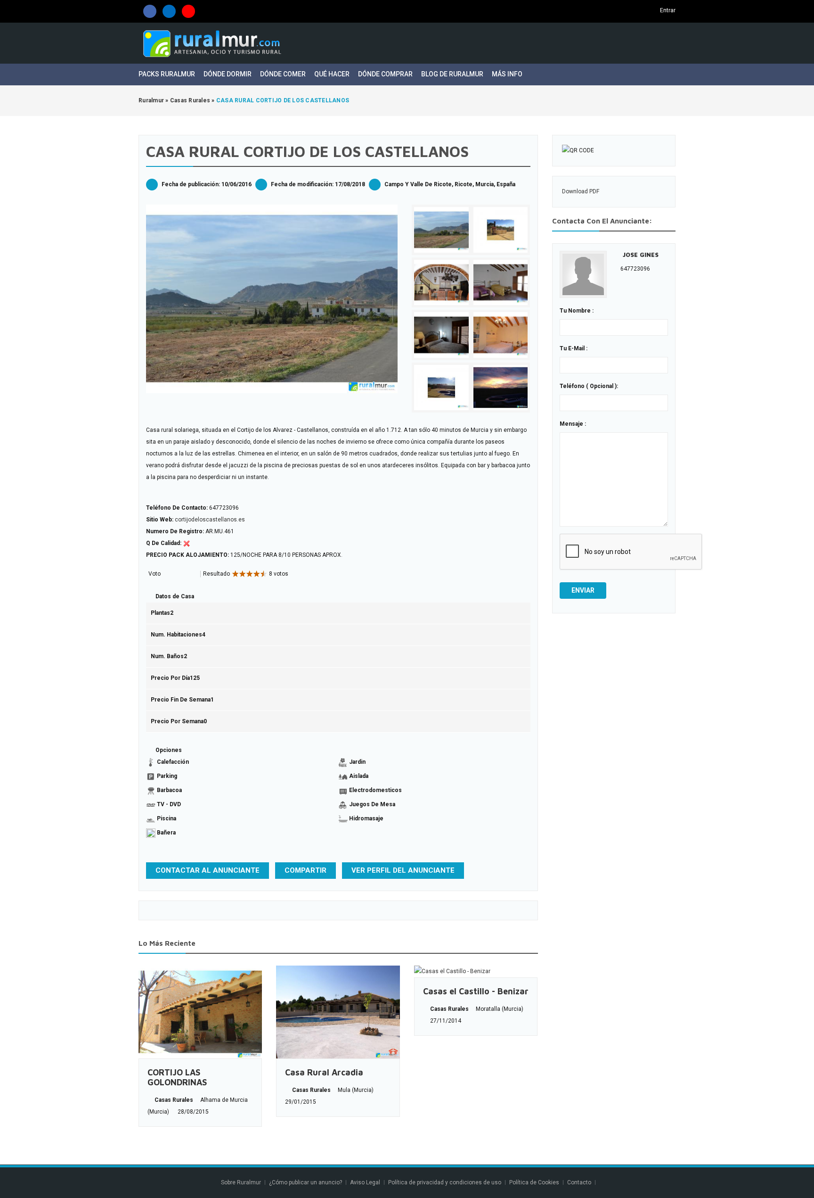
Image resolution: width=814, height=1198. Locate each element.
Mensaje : (573, 424)
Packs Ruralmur (166, 74)
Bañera (166, 832)
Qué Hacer (332, 74)
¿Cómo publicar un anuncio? (305, 1182)
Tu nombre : (577, 310)
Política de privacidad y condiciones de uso (444, 1182)
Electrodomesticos (375, 790)
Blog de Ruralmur (452, 74)
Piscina (166, 818)
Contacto (580, 1182)
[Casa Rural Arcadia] (337, 1012)
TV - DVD (169, 804)
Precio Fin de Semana (181, 699)
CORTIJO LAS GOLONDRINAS (177, 1077)
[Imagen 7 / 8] (441, 388)
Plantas (160, 613)
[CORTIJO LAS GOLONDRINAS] (200, 1012)
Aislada (358, 776)
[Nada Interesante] (166, 574)
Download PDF (580, 191)
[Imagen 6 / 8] (500, 335)
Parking (167, 776)
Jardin (357, 762)
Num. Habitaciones (176, 634)
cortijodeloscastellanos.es (210, 519)
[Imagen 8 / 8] (500, 388)
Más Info (508, 74)
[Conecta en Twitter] (169, 11)
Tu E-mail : (573, 348)
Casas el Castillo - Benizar (476, 991)
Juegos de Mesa (372, 804)
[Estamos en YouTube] (188, 11)
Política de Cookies (534, 1182)
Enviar (582, 590)
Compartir (305, 870)
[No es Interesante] (170, 574)
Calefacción (173, 762)
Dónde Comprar (385, 74)
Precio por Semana (177, 721)
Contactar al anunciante (207, 870)
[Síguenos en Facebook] (149, 11)
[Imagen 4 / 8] (500, 282)
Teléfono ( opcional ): (589, 386)
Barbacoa (169, 790)
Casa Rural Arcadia (324, 1072)
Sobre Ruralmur (241, 1182)
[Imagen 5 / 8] (441, 335)
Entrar (668, 10)
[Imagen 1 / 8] (272, 299)
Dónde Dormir (228, 74)
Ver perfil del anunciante (403, 870)
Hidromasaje (366, 818)
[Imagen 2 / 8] (500, 230)
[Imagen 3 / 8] (441, 282)
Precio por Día (170, 678)
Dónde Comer (283, 74)
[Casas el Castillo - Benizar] (475, 971)
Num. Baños (167, 656)
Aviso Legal (365, 1182)
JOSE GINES (641, 254)
